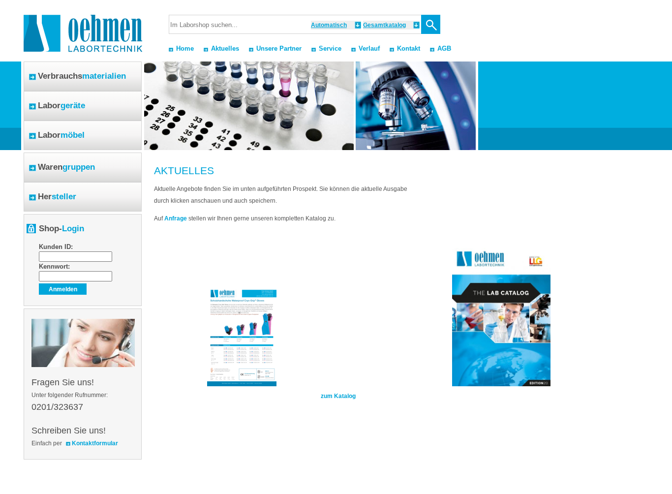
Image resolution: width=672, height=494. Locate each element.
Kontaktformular (95, 443)
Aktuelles (225, 48)
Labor (61, 105)
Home (185, 48)
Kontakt (408, 48)
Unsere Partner (279, 48)
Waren (66, 167)
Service (330, 48)
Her (57, 196)
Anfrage (175, 218)
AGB (444, 48)
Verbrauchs (82, 76)
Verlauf (369, 48)
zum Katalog (338, 396)
